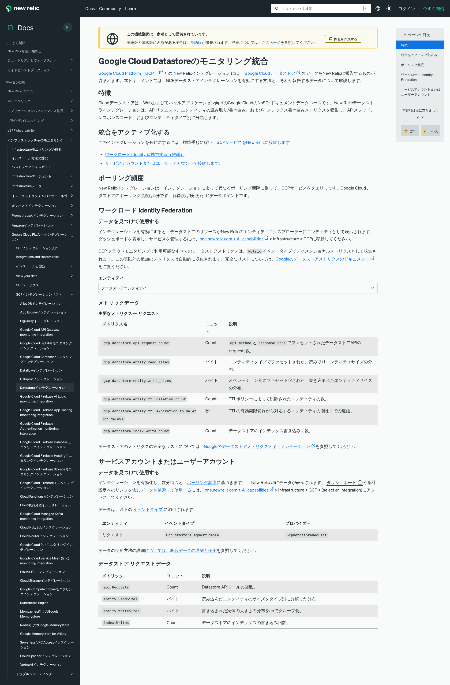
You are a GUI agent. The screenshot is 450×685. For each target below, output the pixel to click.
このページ (271, 42)
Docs (90, 8)
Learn (130, 8)
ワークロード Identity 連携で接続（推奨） (144, 154)
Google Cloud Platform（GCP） (128, 73)
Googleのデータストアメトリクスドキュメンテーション (257, 446)
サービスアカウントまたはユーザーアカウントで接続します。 (164, 163)
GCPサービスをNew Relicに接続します (253, 142)
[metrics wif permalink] (142, 302)
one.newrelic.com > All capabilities (231, 238)
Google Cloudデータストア (269, 73)
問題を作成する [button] (345, 39)
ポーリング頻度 (202, 482)
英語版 (196, 42)
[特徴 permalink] (113, 92)
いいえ (430, 131)
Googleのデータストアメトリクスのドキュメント (322, 258)
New (177, 73)
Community (110, 8)
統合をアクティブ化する (419, 54)
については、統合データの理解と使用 (181, 550)
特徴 (404, 45)
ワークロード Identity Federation (417, 77)
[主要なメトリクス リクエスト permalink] (161, 313)
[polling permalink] (147, 177)
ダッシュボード (341, 482)
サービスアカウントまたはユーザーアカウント (420, 91)
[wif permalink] (196, 210)
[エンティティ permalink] (126, 277)
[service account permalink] (239, 461)
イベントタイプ (148, 509)
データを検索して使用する (166, 489)
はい (410, 131)
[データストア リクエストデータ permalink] (173, 563)
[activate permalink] (173, 132)
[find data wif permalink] (162, 221)
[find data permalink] (162, 472)
